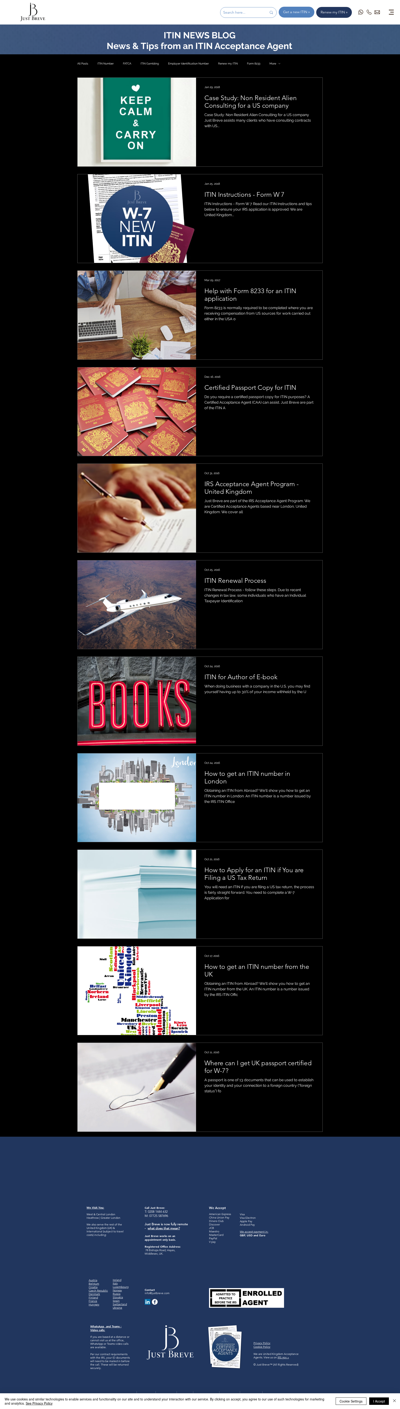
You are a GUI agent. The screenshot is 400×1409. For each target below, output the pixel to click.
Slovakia (118, 1297)
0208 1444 (155, 1211)
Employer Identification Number (188, 63)
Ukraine (117, 1307)
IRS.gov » (283, 1357)
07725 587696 (158, 1216)
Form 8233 (253, 63)
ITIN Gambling (150, 63)
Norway (117, 1290)
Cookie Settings (351, 1401)
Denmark (94, 1294)
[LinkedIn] (147, 1302)
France (93, 1301)
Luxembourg (120, 1287)
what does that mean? (164, 1228)
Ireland (117, 1280)
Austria (93, 1280)
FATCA (127, 63)
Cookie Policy (261, 1346)
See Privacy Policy (39, 1403)
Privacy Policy (261, 1343)
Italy (115, 1283)
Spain (116, 1300)
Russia (116, 1293)
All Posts (82, 63)
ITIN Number (105, 63)
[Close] (394, 1401)
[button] (391, 12)
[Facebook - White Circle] (155, 1302)
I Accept (379, 1401)
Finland (93, 1297)
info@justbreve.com (157, 1293)
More (272, 63)
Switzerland (120, 1304)
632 (165, 1211)
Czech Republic (98, 1290)
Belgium (94, 1283)
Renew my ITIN (228, 63)
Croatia (93, 1287)
